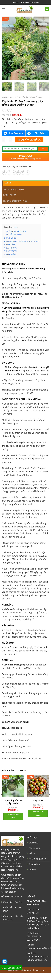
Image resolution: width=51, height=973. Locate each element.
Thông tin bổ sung (13, 189)
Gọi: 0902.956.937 (12, 968)
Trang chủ (7, 97)
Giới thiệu (33, 842)
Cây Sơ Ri (38, 800)
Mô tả (8, 183)
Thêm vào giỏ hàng (29, 139)
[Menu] (3, 9)
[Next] (44, 48)
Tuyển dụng (34, 864)
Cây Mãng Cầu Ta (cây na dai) (13, 802)
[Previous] (6, 48)
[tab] (26, 183)
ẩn (15, 227)
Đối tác (32, 853)
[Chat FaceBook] (13, 133)
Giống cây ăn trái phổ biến (28, 97)
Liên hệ (32, 869)
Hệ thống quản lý (37, 858)
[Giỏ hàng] (47, 9)
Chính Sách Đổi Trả (12, 902)
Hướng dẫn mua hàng (15, 201)
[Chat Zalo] (37, 133)
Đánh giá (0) (9, 195)
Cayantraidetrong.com (34, 970)
